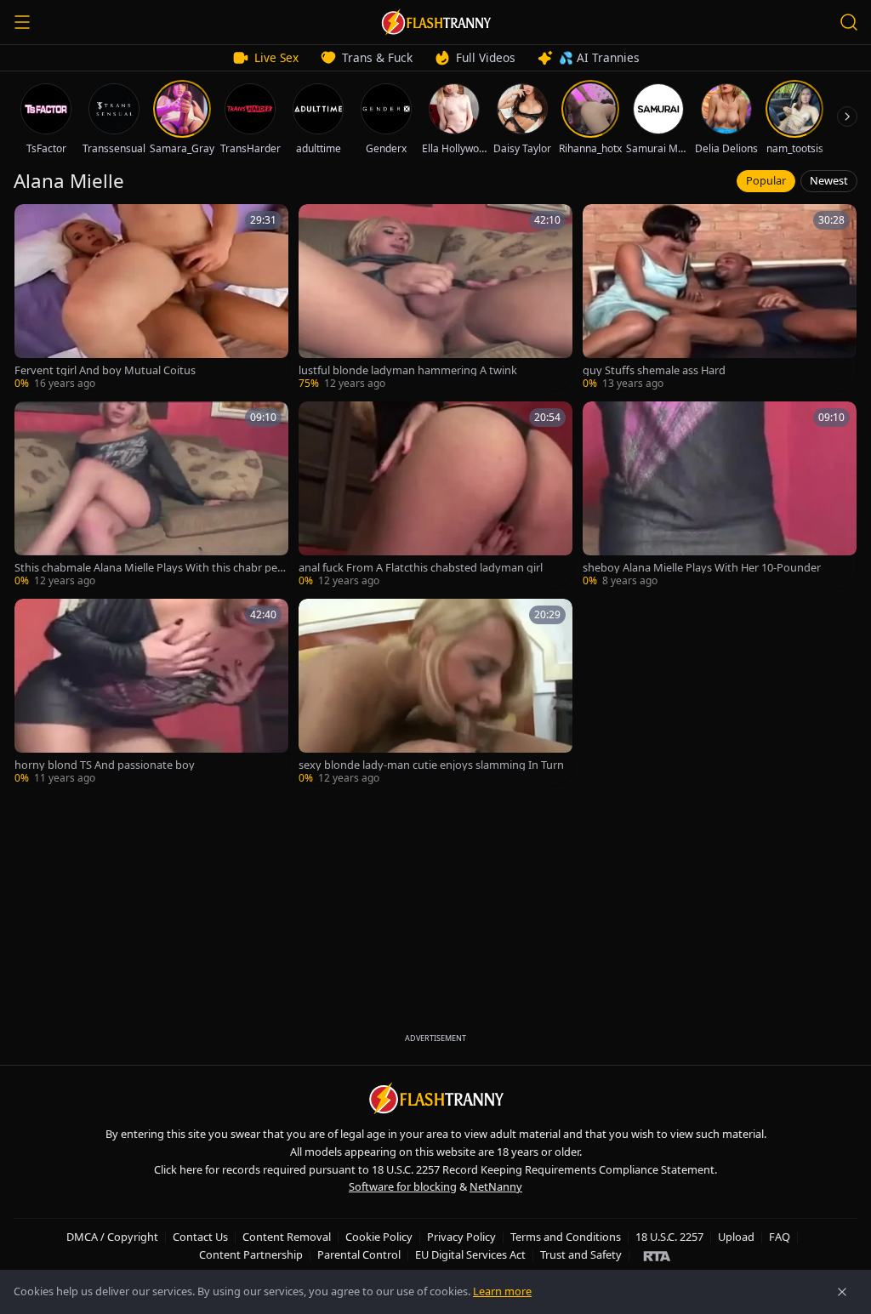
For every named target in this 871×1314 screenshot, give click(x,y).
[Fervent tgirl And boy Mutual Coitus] (151, 297)
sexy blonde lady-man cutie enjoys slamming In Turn (431, 765)
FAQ (779, 1236)
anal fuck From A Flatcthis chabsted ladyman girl (421, 567)
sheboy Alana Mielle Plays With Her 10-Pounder (702, 567)
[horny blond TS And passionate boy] (151, 692)
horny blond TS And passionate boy (104, 765)
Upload (736, 1236)
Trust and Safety (581, 1254)
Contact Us (200, 1236)
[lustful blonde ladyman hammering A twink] (435, 297)
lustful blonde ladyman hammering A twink (408, 370)
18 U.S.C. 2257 (669, 1236)
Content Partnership (251, 1254)
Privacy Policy (461, 1236)
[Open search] (849, 22)
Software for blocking (403, 1186)
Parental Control (359, 1254)
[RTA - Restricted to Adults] (657, 1255)
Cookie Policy (379, 1236)
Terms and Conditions (565, 1236)
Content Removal (286, 1236)
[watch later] (33, 223)
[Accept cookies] (842, 1292)
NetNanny (496, 1186)
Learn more (502, 1291)
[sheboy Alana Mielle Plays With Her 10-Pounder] (720, 495)
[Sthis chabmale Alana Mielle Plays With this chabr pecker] (151, 495)
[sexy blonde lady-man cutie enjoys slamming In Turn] (435, 692)
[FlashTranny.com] (435, 22)
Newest (829, 180)
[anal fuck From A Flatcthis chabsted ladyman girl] (435, 495)
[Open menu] (22, 22)
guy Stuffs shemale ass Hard (654, 370)
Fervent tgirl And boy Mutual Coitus (105, 370)
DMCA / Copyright (112, 1236)
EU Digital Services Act (470, 1254)
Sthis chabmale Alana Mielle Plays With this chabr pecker (151, 567)
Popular (766, 180)
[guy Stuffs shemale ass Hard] (720, 297)
